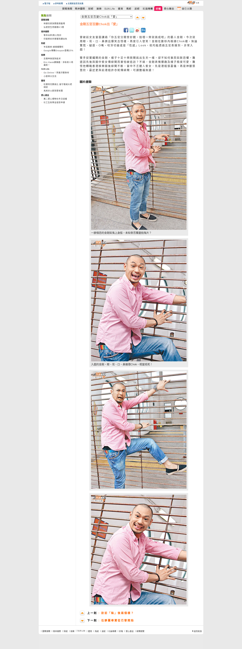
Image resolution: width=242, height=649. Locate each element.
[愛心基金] (169, 8)
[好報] (158, 8)
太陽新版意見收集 (75, 3)
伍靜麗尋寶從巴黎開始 (110, 620)
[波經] (137, 8)
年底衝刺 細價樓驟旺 (54, 47)
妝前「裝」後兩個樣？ (110, 613)
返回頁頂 (198, 631)
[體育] (120, 8)
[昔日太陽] (184, 8)
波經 (104, 631)
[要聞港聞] (67, 8)
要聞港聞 (46, 631)
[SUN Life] (109, 8)
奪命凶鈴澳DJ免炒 (52, 35)
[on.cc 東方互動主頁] (193, 3)
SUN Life (81, 631)
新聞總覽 (140, 631)
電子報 (47, 3)
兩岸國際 (57, 631)
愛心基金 (130, 631)
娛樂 (72, 631)
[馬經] (129, 8)
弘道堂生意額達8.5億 (54, 27)
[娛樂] (99, 8)
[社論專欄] (147, 8)
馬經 (97, 631)
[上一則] (138, 18)
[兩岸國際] (80, 8)
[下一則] (144, 18)
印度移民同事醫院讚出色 (55, 39)
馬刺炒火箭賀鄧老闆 (53, 91)
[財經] (91, 8)
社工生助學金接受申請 (54, 102)
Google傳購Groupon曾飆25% (58, 50)
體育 (90, 631)
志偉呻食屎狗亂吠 (52, 59)
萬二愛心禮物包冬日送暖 (55, 99)
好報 (121, 631)
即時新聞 (59, 3)
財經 (66, 631)
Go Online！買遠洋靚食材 (56, 73)
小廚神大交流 (50, 76)
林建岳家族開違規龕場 (54, 23)
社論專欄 (112, 631)
